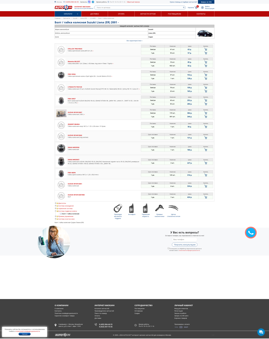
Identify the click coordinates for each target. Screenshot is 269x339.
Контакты (201, 14)
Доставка (94, 14)
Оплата (121, 14)
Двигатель (62, 203)
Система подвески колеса (67, 211)
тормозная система (65, 208)
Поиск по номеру (101, 313)
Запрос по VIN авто (181, 316)
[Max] (89, 2)
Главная (58, 18)
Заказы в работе (180, 313)
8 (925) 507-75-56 (105, 327)
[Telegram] (93, 2)
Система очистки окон (66, 219)
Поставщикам (174, 14)
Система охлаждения (66, 206)
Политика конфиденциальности (66, 313)
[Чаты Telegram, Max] (261, 332)
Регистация (178, 311)
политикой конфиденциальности (189, 250)
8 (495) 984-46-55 (72, 2)
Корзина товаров (180, 318)
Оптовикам (138, 311)
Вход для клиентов (181, 308)
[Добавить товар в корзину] (205, 49)
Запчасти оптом (148, 14)
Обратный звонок (133, 2)
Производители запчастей (104, 311)
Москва (59, 2)
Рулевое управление (65, 216)
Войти (207, 6)
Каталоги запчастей (102, 308)
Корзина (191, 8)
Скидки (137, 313)
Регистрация (209, 8)
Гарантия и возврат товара (65, 316)
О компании (59, 308)
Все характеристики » (134, 41)
